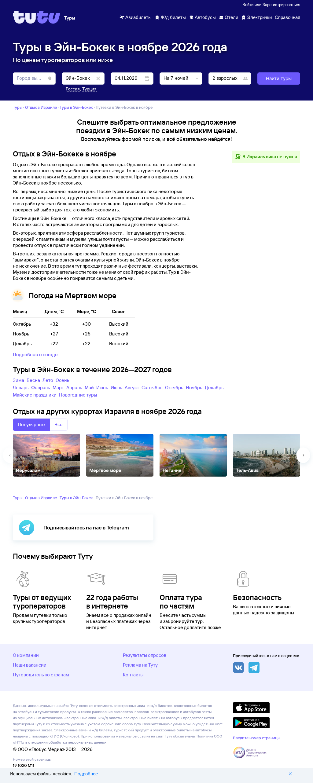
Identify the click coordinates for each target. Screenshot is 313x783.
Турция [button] (89, 88)
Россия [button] (73, 88)
